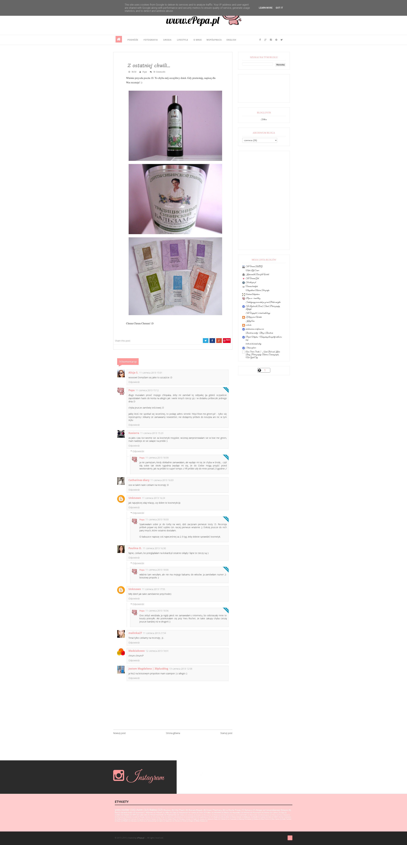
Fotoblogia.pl (251, 282)
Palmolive (134, 821)
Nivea (274, 815)
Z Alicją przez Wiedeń (254, 317)
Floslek (126, 815)
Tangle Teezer (145, 817)
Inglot (195, 819)
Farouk (141, 819)
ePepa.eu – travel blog (253, 298)
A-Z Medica (214, 817)
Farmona (133, 819)
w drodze (248, 325)
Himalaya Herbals (185, 819)
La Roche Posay (233, 810)
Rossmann (257, 813)
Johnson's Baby (212, 819)
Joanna (202, 819)
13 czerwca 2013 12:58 (180, 668)
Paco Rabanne (284, 815)
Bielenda (217, 815)
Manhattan (254, 815)
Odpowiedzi (138, 451)
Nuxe (119, 821)
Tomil (184, 821)
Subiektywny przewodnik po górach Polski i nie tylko (263, 302)
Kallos (208, 813)
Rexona (120, 817)
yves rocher (122, 809)
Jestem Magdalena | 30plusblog (148, 668)
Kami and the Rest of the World (257, 274)
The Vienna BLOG (254, 266)
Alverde (190, 815)
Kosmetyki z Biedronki (144, 813)
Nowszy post (119, 733)
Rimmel (246, 813)
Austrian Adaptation (252, 294)
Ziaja (174, 813)
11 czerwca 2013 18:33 (157, 519)
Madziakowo (136, 651)
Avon (139, 809)
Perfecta (142, 821)
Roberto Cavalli (131, 817)
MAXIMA (217, 813)
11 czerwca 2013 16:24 (153, 497)
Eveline (117, 815)
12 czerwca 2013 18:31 (157, 650)
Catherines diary (138, 480)
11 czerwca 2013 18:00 (157, 569)
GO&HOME (242, 815)
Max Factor (265, 819)
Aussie (198, 815)
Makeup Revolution (245, 819)
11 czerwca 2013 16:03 (161, 480)
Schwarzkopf (152, 821)
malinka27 (135, 633)
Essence (232, 815)
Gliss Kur (162, 819)
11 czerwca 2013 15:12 (147, 390)
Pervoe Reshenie (156, 815)
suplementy (204, 817)
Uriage (191, 821)
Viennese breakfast (252, 286)
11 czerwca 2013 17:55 (153, 589)
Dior (225, 815)
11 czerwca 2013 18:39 (157, 457)
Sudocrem (169, 821)
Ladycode (143, 815)
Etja (282, 813)
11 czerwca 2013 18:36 (157, 610)
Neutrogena (265, 815)
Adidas (182, 815)
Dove (201, 813)
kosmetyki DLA (191, 817)
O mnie (197, 39)
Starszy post (226, 733)
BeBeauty (247, 817)
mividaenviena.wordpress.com (255, 329)
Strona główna (173, 733)
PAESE (125, 821)
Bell (116, 813)
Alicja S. (133, 372)
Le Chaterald (232, 819)
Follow (264, 119)
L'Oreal (222, 819)
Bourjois (167, 810)
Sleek (161, 821)
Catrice (275, 813)
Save (228, 340)
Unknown (134, 498)
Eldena (125, 819)
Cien (269, 817)
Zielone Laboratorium (175, 817)
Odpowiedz (134, 382)
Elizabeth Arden (127, 813)
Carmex (263, 817)
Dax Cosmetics (286, 817)
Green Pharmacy (214, 810)
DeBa (119, 819)
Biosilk (255, 817)
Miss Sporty (275, 819)
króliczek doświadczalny (253, 343)
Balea (153, 809)
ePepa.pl (140, 837)
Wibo (167, 813)
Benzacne (207, 815)
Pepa (131, 390)
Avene (266, 813)
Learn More (265, 8)
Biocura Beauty (196, 810)
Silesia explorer (251, 347)
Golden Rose (172, 819)
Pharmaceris (171, 815)
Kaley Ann (250, 321)
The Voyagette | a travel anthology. (258, 313)
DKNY (276, 817)
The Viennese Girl (252, 278)
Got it (279, 8)
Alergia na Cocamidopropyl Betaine (272, 810)
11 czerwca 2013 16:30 (154, 548)
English (231, 39)
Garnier (153, 819)
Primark (159, 813)
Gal (147, 819)
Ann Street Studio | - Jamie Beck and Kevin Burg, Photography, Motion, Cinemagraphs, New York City (263, 354)
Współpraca (214, 39)
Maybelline (236, 813)
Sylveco (248, 810)
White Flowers (200, 821)
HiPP (134, 815)
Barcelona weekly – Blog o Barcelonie (259, 333)
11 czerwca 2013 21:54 (154, 633)
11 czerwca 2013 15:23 (151, 433)
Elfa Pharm (180, 810)
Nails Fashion (286, 819)
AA (222, 817)
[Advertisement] (264, 200)
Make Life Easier (252, 270)
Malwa (256, 819)
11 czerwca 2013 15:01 (150, 372)
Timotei (177, 821)
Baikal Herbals (236, 817)
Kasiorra (133, 433)
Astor (227, 817)
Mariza (226, 813)
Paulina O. (135, 548)
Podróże (133, 39)
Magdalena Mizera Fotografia (257, 290)
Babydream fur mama (187, 813)
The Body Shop (159, 817)
